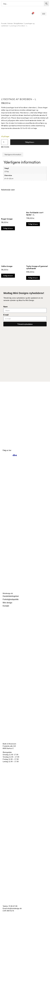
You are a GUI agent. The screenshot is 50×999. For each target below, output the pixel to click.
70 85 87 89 (12, 906)
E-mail (5, 315)
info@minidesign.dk (14, 908)
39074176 (10, 911)
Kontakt (6, 606)
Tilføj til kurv (29, 142)
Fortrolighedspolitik (10, 599)
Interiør (10, 23)
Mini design (7, 603)
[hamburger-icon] (43, 13)
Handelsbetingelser (11, 596)
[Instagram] (5, 455)
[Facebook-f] (10, 455)
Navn (5, 307)
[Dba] (15, 455)
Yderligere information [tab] (12, 154)
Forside (3, 23)
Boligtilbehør (18, 23)
